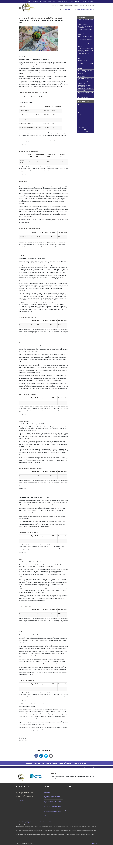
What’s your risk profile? (82, 90)
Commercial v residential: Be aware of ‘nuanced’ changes (85, 82)
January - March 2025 (82, 114)
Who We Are (35, 1)
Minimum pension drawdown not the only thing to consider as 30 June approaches (85, 72)
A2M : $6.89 (68, 767)
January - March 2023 (82, 129)
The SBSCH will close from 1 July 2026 (85, 48)
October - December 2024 (83, 116)
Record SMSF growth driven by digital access (85, 64)
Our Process (43, 1)
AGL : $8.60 (86, 767)
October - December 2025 (83, 108)
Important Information (80, 1)
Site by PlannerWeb (93, 843)
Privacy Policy (25, 822)
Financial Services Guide (46, 822)
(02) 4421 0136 (67, 9)
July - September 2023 (82, 125)
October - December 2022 (83, 131)
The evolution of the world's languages (83, 67)
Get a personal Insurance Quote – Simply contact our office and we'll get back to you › (56, 763)
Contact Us (90, 1)
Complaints (18, 822)
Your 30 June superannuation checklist (85, 88)
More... (45, 815)
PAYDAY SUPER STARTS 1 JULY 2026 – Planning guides (85, 79)
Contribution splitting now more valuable (84, 33)
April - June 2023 (81, 127)
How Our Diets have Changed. (84, 43)
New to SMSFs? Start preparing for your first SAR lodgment (84, 30)
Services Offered (51, 1)
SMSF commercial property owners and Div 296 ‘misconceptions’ (85, 96)
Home (28, 1)
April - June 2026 (81, 104)
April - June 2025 (81, 112)
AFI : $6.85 (77, 767)
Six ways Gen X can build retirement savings (85, 37)
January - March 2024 (82, 121)
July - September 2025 (82, 110)
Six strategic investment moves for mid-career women (85, 86)
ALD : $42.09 (105, 767)
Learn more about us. (20, 800)
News (71, 1)
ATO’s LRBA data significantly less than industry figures (85, 20)
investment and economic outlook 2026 (84, 57)
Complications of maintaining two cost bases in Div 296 (85, 51)
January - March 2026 (82, 106)
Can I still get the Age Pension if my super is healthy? (85, 27)
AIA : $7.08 (96, 767)
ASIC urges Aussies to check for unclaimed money (84, 76)
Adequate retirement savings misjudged (84, 45)
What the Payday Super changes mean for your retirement (84, 54)
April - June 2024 (81, 119)
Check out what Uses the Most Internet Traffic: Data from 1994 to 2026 (85, 93)
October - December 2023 (83, 123)
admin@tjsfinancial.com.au (85, 9)
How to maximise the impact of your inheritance (85, 40)
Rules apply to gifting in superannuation (82, 61)
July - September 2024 (82, 117)
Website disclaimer (34, 822)
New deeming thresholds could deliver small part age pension (85, 23)
